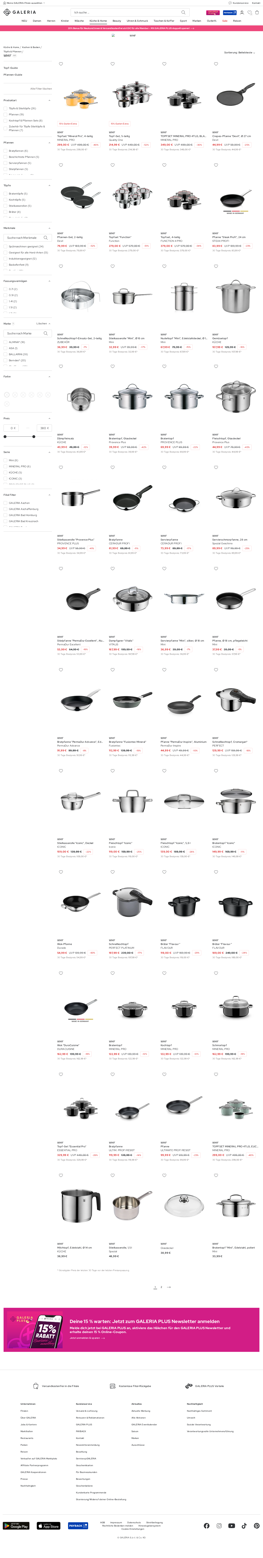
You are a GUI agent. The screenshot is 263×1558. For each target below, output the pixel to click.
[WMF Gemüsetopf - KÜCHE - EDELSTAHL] (235, 296)
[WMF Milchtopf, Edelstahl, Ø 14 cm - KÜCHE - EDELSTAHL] (80, 1206)
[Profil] (242, 12)
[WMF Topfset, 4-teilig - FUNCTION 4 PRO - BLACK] (184, 195)
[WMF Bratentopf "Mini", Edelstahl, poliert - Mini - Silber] (235, 1206)
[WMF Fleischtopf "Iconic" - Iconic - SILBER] (132, 801)
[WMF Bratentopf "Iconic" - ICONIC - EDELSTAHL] (235, 801)
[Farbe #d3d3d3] (15, 385)
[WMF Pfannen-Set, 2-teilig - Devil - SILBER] (80, 195)
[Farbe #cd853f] (23, 394)
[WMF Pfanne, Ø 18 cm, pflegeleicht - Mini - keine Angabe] (235, 599)
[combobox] (240, 53)
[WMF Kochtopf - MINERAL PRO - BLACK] (184, 1003)
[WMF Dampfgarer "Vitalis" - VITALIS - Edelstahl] (132, 599)
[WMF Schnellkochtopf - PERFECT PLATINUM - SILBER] (132, 902)
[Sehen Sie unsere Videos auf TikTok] (244, 1525)
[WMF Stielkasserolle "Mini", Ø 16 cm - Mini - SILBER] (132, 296)
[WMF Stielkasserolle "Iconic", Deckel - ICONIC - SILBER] (80, 801)
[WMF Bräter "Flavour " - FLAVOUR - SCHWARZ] (184, 902)
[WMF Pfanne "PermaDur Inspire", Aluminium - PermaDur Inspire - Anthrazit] (184, 700)
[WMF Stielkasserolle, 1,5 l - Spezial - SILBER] (132, 1206)
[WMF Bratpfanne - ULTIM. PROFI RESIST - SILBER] (132, 1105)
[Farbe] (39, 385)
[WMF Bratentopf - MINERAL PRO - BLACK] (132, 1003)
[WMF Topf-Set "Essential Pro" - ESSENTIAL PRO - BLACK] (80, 1105)
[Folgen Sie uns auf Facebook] (206, 1525)
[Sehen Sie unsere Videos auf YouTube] (231, 1525)
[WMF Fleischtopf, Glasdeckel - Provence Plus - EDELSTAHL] (235, 397)
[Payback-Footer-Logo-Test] (78, 1526)
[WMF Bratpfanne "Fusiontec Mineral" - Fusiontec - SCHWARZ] (132, 700)
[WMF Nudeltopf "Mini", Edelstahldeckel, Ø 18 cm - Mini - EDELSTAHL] (184, 296)
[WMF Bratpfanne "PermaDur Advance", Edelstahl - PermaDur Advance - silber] (80, 700)
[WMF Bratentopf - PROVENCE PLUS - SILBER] (184, 397)
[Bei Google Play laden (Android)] (16, 1526)
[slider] (5, 436)
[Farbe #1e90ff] (31, 394)
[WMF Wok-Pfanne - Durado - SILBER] (80, 902)
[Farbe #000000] (6, 385)
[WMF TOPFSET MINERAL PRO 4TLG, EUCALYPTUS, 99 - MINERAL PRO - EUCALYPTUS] (235, 1105)
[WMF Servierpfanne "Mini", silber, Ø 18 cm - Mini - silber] (184, 599)
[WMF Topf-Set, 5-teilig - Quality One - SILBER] (132, 94)
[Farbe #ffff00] (31, 385)
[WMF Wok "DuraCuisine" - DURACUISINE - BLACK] (80, 1003)
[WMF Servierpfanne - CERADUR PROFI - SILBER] (184, 498)
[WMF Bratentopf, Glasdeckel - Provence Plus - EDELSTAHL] (132, 397)
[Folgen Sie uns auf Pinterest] (256, 1525)
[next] (168, 1287)
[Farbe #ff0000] (39, 394)
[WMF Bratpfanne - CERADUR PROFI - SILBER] (132, 498)
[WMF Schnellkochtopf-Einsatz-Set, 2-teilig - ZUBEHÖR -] (80, 296)
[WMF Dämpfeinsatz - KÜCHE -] (80, 397)
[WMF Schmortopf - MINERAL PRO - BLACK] (235, 1003)
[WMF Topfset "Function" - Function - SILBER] (132, 195)
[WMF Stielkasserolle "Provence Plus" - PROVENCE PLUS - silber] (80, 498)
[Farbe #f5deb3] (15, 394)
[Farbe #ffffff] (6, 394)
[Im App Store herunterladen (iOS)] (48, 1526)
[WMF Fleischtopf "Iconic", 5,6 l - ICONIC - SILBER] (184, 801)
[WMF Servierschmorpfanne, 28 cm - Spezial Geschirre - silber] (235, 498)
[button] (24, 3)
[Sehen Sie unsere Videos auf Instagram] (219, 1525)
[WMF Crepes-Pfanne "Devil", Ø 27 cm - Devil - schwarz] (235, 94)
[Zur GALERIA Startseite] (20, 12)
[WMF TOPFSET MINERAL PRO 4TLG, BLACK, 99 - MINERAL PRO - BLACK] (184, 94)
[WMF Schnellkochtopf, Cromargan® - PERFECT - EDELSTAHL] (235, 700)
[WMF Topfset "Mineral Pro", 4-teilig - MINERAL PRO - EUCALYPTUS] (80, 94)
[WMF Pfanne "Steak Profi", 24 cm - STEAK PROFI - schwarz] (235, 195)
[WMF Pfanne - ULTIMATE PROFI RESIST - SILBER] (184, 1105)
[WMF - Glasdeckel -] (184, 1206)
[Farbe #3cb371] (23, 385)
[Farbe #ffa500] (48, 394)
